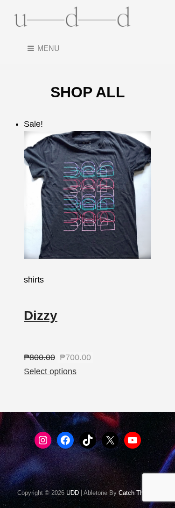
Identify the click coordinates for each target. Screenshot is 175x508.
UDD (72, 492)
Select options (50, 371)
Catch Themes (138, 492)
